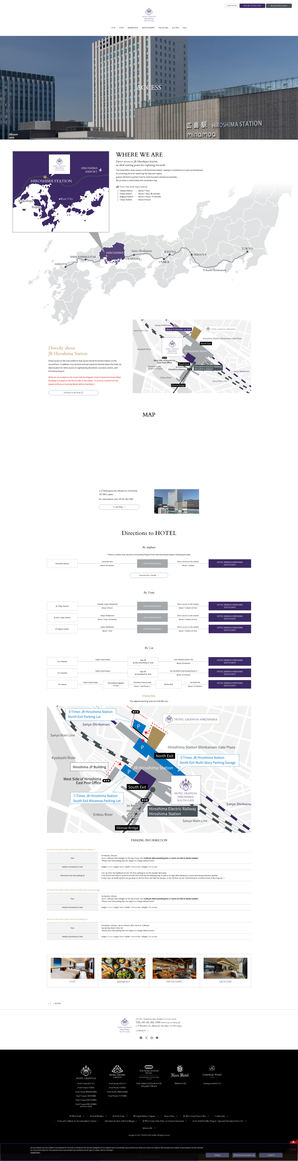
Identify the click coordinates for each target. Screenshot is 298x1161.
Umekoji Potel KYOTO (212, 1083)
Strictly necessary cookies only (244, 1155)
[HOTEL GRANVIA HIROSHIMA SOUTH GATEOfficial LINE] (157, 1038)
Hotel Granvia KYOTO (86, 1083)
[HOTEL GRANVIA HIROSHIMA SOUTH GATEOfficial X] (146, 1038)
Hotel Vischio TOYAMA (117, 1096)
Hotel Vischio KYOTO (117, 1083)
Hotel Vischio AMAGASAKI (117, 1092)
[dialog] (149, 1152)
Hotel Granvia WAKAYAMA (86, 1092)
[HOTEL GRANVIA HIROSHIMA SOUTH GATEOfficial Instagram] (151, 1038)
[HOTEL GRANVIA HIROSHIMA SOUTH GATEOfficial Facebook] (141, 1038)
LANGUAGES (232, 6)
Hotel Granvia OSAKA (86, 1087)
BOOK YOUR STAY (252, 5)
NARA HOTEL (180, 1083)
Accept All (271, 1155)
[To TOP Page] (149, 14)
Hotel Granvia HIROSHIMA (86, 1100)
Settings (217, 1155)
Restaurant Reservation (279, 6)
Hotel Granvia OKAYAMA (86, 1096)
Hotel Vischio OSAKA (117, 1087)
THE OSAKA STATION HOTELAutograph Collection (149, 1084)
